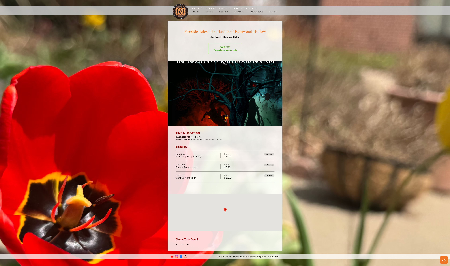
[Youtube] (172, 256)
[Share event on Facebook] (177, 244)
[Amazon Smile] (185, 256)
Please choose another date (225, 50)
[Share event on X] (182, 244)
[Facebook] (181, 256)
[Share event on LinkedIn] (188, 244)
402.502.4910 (274, 257)
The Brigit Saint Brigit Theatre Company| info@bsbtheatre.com (238, 257)
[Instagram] (176, 256)
